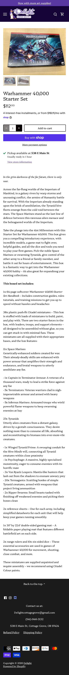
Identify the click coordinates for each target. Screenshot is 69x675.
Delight (28, 663)
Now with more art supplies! (34, 3)
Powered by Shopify (14, 666)
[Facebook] (5, 597)
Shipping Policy (32, 632)
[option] (34, 51)
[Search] (55, 13)
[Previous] (7, 52)
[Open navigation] (5, 14)
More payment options (34, 144)
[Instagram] (10, 597)
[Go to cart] (62, 13)
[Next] (62, 52)
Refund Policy (11, 632)
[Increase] (19, 128)
